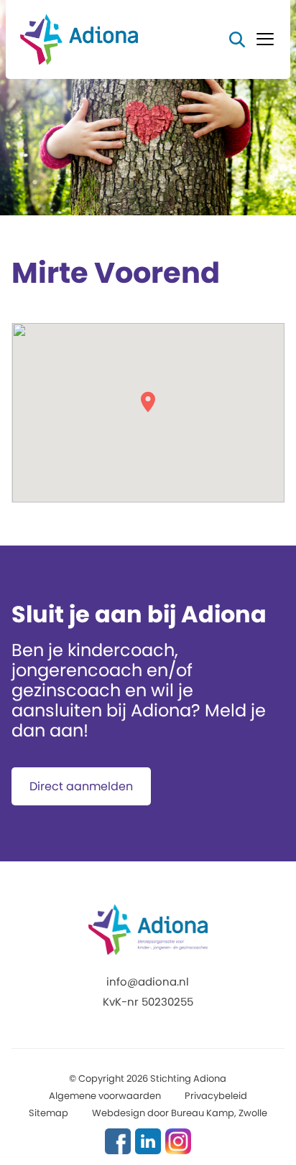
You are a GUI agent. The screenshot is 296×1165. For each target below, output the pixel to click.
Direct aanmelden (81, 786)
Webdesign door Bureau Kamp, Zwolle (179, 1113)
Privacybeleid (216, 1096)
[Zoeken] (237, 39)
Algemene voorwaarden (105, 1096)
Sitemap (48, 1113)
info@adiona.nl (147, 981)
